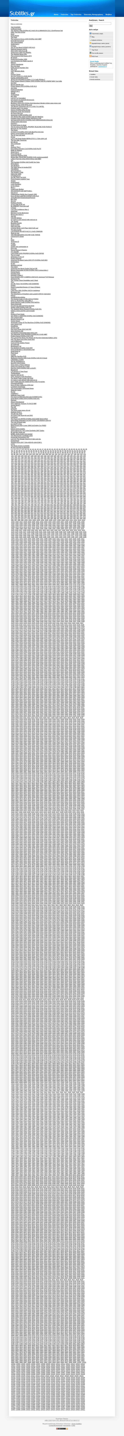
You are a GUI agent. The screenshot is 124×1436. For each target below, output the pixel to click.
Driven (13, 137)
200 (42, 461)
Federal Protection (17, 90)
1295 (33, 547)
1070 (17, 527)
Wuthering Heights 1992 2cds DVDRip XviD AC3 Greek (29, 358)
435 (58, 478)
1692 (38, 584)
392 (68, 474)
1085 (79, 527)
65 (82, 451)
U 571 (13, 444)
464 (78, 479)
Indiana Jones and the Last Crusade (23, 311)
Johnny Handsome (17, 64)
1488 (13, 566)
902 (81, 512)
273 (55, 466)
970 (78, 517)
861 (22, 510)
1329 (25, 550)
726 (32, 500)
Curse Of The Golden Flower (20, 343)
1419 (25, 559)
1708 (29, 586)
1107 (21, 530)
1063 (62, 525)
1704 (13, 586)
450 (32, 479)
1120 (71, 530)
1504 (79, 566)
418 (77, 476)
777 (48, 503)
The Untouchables (17, 42)
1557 (75, 571)
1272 (13, 545)
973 (12, 518)
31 (77, 449)
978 (28, 518)
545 (42, 486)
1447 (66, 560)
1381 (17, 555)
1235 (83, 540)
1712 (46, 586)
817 (28, 506)
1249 (66, 542)
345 (64, 471)
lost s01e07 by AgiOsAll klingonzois (22, 100)
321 (61, 469)
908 (25, 513)
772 (32, 503)
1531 (42, 569)
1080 (58, 527)
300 (68, 468)
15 (38, 449)
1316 (46, 549)
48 (41, 451)
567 (38, 488)
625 (77, 491)
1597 (17, 576)
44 (32, 451)
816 (25, 506)
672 (81, 495)
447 (22, 479)
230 (64, 463)
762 (74, 501)
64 (80, 451)
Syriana (13, 46)
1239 (25, 542)
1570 (54, 572)
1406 (46, 557)
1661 (58, 581)
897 (64, 512)
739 (74, 500)
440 (74, 478)
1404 (38, 557)
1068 (83, 525)
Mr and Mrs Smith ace (18, 432)
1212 (62, 539)
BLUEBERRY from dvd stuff (20, 206)
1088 (17, 528)
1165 (25, 535)
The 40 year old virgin (18, 135)
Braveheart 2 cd (16, 346)
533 (78, 484)
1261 (42, 544)
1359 (75, 552)
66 (84, 451)
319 (55, 469)
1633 (17, 579)
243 (32, 464)
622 (68, 491)
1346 (21, 552)
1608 (62, 576)
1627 (66, 577)
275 (61, 466)
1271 (83, 544)
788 (84, 503)
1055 (29, 525)
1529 (33, 569)
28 (69, 449)
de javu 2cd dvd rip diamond (20, 447)
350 (81, 471)
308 (19, 469)
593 (48, 490)
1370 (46, 554)
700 (22, 498)
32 (79, 449)
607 (19, 491)
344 (61, 471)
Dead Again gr (15, 351)
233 (74, 463)
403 (28, 476)
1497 (50, 566)
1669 (17, 582)
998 (19, 520)
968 (71, 517)
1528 (29, 569)
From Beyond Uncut (17, 41)
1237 (17, 542)
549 (55, 486)
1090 (25, 528)
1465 (66, 562)
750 (35, 501)
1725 (25, 587)
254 (68, 464)
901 (78, 512)
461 (68, 479)
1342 (79, 550)
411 (55, 476)
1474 (29, 564)
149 (25, 457)
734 (58, 500)
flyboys (13, 295)
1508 (21, 567)
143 (81, 456)
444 (12, 479)
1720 (79, 586)
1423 (42, 559)
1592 (71, 574)
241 (25, 464)
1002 (34, 520)
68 (15, 452)
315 (41, 469)
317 (48, 469)
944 (68, 515)
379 (25, 474)
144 (84, 456)
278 (71, 466)
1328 (21, 550)
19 (48, 449)
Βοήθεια (109, 14)
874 (64, 510)
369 (68, 473)
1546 (29, 571)
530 (68, 484)
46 (36, 451)
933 (32, 515)
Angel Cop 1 (15, 152)
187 (74, 459)
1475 (33, 564)
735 (61, 500)
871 (55, 510)
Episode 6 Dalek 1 (17, 275)
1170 (45, 535)
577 (71, 488)
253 (64, 464)
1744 (29, 589)
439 (71, 478)
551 (61, 486)
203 (51, 461)
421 (12, 478)
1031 (79, 522)
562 (22, 488)
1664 (71, 581)
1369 (42, 554)
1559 (83, 571)
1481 (58, 564)
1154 (57, 533)
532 (74, 484)
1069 (13, 527)
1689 (25, 584)
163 (71, 457)
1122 (79, 530)
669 (71, 495)
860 (19, 510)
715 (71, 498)
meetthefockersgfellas (18, 297)
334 (28, 471)
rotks (12, 73)
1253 (83, 542)
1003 (38, 520)
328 (84, 469)
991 (71, 518)
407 (42, 476)
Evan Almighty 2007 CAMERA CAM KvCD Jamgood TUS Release (32, 277)
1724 (21, 587)
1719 (75, 586)
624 (74, 491)
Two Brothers (15, 165)
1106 (17, 530)
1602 (38, 576)
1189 (45, 537)
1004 (42, 520)
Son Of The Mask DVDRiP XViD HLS (23, 47)
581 (84, 488)
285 (19, 468)
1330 (29, 550)
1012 (75, 520)
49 (44, 451)
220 (32, 463)
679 (28, 496)
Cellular (13, 208)
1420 (29, 559)
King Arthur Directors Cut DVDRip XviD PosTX (26, 149)
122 (12, 456)
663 (51, 495)
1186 (33, 537)
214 (12, 463)
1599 (25, 576)
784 (71, 503)
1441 (42, 560)
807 (71, 505)
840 (28, 508)
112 (56, 454)
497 (35, 483)
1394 (71, 555)
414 (64, 476)
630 (19, 493)
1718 (70, 586)
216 (19, 463)
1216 (79, 539)
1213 (66, 539)
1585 (42, 574)
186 (71, 459)
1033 (13, 523)
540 (25, 486)
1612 (79, 576)
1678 (54, 582)
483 (64, 481)
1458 (38, 562)
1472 (21, 564)
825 (55, 506)
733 (55, 500)
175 (35, 459)
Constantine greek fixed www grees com (24, 333)
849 (58, 508)
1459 (42, 562)
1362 (13, 554)
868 (45, 510)
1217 (82, 539)
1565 (33, 572)
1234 (79, 540)
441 (78, 478)
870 (51, 510)
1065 (71, 525)
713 (64, 498)
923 (74, 513)
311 (28, 469)
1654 (29, 581)
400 (19, 476)
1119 (67, 530)
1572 (62, 572)
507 (68, 483)
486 (74, 481)
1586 (46, 574)
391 (64, 474)
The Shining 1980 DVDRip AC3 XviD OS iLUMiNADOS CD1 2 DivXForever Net (37, 30)
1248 (62, 542)
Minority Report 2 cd (17, 319)
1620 (38, 577)
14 (36, 449)
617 (51, 491)
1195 (69, 537)
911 (35, 513)
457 (55, 479)
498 (38, 483)
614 (41, 491)
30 (74, 449)
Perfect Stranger (16, 258)
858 (12, 510)
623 (71, 491)
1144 (17, 533)
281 (81, 466)
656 (28, 495)
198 (35, 461)
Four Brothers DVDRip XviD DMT (22, 348)
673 (84, 495)
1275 (25, 545)
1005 (47, 520)
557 (81, 486)
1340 (71, 550)
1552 (54, 571)
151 (32, 457)
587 (28, 490)
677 (22, 496)
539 (22, 486)
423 (19, 478)
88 (63, 452)
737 (68, 500)
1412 (70, 557)
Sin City (13, 201)
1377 (75, 554)
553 (68, 486)
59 (68, 451)
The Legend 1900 (17, 317)
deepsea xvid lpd (16, 265)
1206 (38, 539)
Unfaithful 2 (14, 393)
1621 (42, 577)
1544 (21, 571)
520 (35, 484)
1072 (25, 527)
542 (32, 486)
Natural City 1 (15, 91)
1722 (13, 587)
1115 (52, 530)
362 (45, 473)
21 (52, 449)
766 (12, 503)
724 (25, 500)
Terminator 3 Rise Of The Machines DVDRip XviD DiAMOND (30, 322)
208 (68, 461)
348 (74, 471)
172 (25, 459)
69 (17, 452)
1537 (66, 569)
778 (51, 503)
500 (45, 483)
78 (39, 452)
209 (71, 461)
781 (61, 503)
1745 (33, 589)
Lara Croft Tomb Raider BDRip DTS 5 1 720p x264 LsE (29, 138)
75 (32, 452)
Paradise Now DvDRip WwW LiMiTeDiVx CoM (26, 118)
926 (84, 513)
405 (35, 476)
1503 (75, 566)
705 (38, 498)
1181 (13, 537)
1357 (66, 552)
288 (28, 468)
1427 (58, 559)
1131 (41, 532)
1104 (82, 528)
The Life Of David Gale (18, 422)
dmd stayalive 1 (16, 171)
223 (42, 463)
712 (61, 498)
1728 (38, 587)
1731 (50, 587)
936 (42, 515)
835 (12, 508)
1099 (62, 528)
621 (64, 491)
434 (55, 478)
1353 (50, 552)
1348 (29, 552)
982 (42, 518)
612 (35, 491)
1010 (67, 520)
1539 (75, 569)
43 (29, 451)
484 (68, 481)
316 (45, 469)
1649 (83, 579)
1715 (58, 586)
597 (61, 490)
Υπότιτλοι (64, 14)
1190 (49, 537)
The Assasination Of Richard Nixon (22, 388)
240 (22, 464)
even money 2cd (16, 324)
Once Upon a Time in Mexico (20, 365)
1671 (25, 582)
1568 (46, 572)
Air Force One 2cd (17, 113)
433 (51, 478)
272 (51, 466)
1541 (83, 569)
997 (15, 520)
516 (22, 484)
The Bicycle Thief (16, 414)
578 (74, 488)
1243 (42, 542)
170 (19, 459)
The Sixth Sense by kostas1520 (21, 167)
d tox (12, 312)
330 (15, 471)
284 (15, 468)
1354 (54, 552)
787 (81, 503)
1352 (46, 552)
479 (51, 481)
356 (25, 473)
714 (68, 498)
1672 (29, 582)
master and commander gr (19, 247)
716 (74, 498)
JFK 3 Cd (14, 69)
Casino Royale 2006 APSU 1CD (21, 105)
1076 (42, 527)
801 (51, 505)
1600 (29, 576)
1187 (37, 537)
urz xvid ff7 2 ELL (16, 424)
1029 (71, 522)
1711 (42, 586)
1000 (26, 520)
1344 (13, 552)
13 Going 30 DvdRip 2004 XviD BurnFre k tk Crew (27, 132)
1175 (65, 535)
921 (68, 513)
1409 (58, 557)
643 (61, 493)
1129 (33, 532)
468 (15, 481)
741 (81, 500)
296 (55, 468)
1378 (79, 554)
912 (38, 513)
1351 (42, 552)
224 (45, 463)
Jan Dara (14, 88)
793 (25, 505)
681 (35, 496)
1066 (75, 525)
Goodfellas (14, 326)
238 (15, 464)
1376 (71, 554)
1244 (46, 542)
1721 (82, 586)
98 (12, 454)
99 (15, 454)
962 (51, 517)
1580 (21, 574)
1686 (13, 584)
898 (68, 512)
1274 (21, 545)
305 (84, 468)
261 (15, 466)
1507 (17, 567)
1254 (13, 544)
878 (78, 510)
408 (45, 476)
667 (64, 495)
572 (55, 488)
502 (51, 483)
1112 (40, 530)
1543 (17, 571)
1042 (50, 523)
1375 (66, 554)
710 (55, 498)
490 (12, 483)
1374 (62, 554)
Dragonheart (15, 441)
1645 (66, 579)
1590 (62, 574)
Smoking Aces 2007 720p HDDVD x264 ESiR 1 (26, 442)
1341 (75, 550)
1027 (62, 522)
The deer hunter (16, 230)
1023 (46, 522)
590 (38, 490)
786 (78, 503)
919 (61, 513)
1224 (38, 540)
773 (35, 503)
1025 (54, 522)
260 (12, 466)
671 (78, 495)
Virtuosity (14, 409)
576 (68, 488)
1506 (13, 567)
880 (84, 510)
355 (22, 473)
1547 (33, 571)
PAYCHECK (15, 164)
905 (15, 513)
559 (12, 488)
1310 (21, 549)
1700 (71, 584)
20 (50, 449)
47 (39, 451)
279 (74, 466)
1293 (25, 547)
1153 (53, 533)
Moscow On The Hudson (19, 128)
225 (48, 463)
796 (35, 505)
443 (84, 478)
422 (15, 478)
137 (61, 456)
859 (15, 510)
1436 (21, 560)
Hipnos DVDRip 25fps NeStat (20, 110)
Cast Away (14, 417)
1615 (17, 577)
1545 (25, 571)
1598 (21, 576)
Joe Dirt (13, 216)
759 (64, 501)
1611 (75, 576)
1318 (54, 549)
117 (72, 454)
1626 (62, 577)
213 (84, 461)
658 (35, 495)
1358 (71, 552)
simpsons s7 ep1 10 (17, 257)
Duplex (13, 285)
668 (68, 495)
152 (35, 457)
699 (19, 498)
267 (35, 466)
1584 (38, 574)
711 (58, 498)
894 (55, 512)
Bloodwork (14, 370)
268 (38, 466)
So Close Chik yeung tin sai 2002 (22, 415)
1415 (82, 557)
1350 (38, 552)
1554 (62, 571)
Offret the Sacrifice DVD (18, 356)
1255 (17, 544)
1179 (81, 535)
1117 (60, 530)
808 (74, 505)
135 (55, 456)
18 (45, 449)
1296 (38, 547)
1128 (29, 532)
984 (48, 518)
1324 (79, 549)
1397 (83, 555)
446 (19, 479)
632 (25, 493)
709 (51, 498)
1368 (38, 554)
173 (28, 459)
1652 (21, 581)
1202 (21, 539)
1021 (38, 522)
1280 (46, 545)
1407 (50, 557)
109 (46, 454)
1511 (33, 567)
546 (45, 486)
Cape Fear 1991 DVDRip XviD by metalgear (25, 290)
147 (19, 457)
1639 (42, 579)
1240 (29, 542)
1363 (17, 554)
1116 (56, 530)
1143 (13, 533)
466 (84, 479)
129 (35, 456)
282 (84, 466)
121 (84, 454)
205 (58, 461)
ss (11, 238)
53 (53, 451)
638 (45, 493)
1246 (54, 542)
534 (81, 484)
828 (64, 506)
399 (15, 476)
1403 (33, 557)
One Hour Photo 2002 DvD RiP (21, 329)
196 (28, 461)
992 (74, 518)
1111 (36, 530)
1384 (29, 555)
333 (25, 471)
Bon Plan (14, 199)
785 (74, 503)
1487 (83, 564)
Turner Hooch (15, 321)
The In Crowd (15, 255)
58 (65, 451)
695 (81, 496)
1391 (58, 555)
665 (58, 495)
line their (13, 83)
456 (51, 479)
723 (22, 500)
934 (35, 515)
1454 (21, 562)
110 (50, 454)
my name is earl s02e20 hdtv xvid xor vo (24, 380)
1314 (37, 549)
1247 (58, 542)
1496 (46, 566)
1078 (50, 527)
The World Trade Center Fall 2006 (22, 378)
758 (61, 501)
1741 (17, 589)
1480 (54, 564)
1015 (13, 522)
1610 (71, 576)
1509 (25, 567)
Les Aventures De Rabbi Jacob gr (22, 61)
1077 (46, 527)
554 (71, 486)
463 (74, 479)
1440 (38, 560)
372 (78, 473)
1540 (79, 569)
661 (45, 495)
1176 (69, 535)
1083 (71, 527)
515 (19, 484)
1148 (33, 533)
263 (22, 466)
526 (55, 484)
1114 (48, 530)
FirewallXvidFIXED (17, 383)
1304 (71, 547)
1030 (75, 522)
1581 (25, 574)
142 (78, 456)
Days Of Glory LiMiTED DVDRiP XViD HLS (25, 196)
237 (12, 464)
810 (81, 505)
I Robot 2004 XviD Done (19, 122)
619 (58, 491)
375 (12, 474)
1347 (25, 552)
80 (44, 452)
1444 (54, 560)
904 (12, 513)
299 (64, 468)
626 (81, 491)
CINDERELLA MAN (17, 360)
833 (81, 506)
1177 (73, 535)
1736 (71, 587)
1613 (82, 576)
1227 (50, 540)
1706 (21, 586)
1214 (70, 539)
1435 (17, 560)
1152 (49, 533)
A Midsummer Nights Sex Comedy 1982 (24, 194)
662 (48, 495)
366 (58, 473)
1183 (21, 537)
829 (68, 506)
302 (74, 468)
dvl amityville (15, 344)
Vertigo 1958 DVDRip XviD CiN (21, 307)
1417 (17, 559)
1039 (38, 523)
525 (51, 484)
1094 (42, 528)
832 (78, 506)
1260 (38, 544)
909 (28, 513)
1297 (42, 547)
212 (81, 461)
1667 (83, 581)
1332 (38, 550)
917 (55, 513)
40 (22, 451)
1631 (83, 577)
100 (17, 454)
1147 (29, 533)
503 (55, 483)
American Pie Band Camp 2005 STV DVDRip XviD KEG (29, 260)
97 (84, 452)
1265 (58, 544)
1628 (71, 577)
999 (22, 520)
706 (42, 498)
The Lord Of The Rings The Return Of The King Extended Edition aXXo (34, 338)
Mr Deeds (14, 57)
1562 (21, 572)
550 (58, 486)
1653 (25, 581)
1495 (42, 566)
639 (48, 493)
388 (55, 474)
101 (20, 454)
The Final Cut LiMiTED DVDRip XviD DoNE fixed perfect (29, 419)
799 (45, 505)
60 (70, 451)
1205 (33, 539)
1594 (79, 574)
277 (68, 466)
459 (61, 479)
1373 (58, 554)
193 (19, 461)
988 (61, 518)
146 (15, 457)
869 (48, 510)
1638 (38, 579)
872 (58, 510)
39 (19, 451)
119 (78, 454)
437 (64, 478)
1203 (25, 539)
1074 (33, 527)
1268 (71, 544)
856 (81, 508)
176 (38, 459)
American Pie (15, 279)
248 (48, 464)
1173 (57, 535)
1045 (62, 523)
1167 (33, 535)
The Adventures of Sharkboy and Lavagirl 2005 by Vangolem (31, 294)
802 (55, 505)
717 (77, 498)
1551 (50, 571)
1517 (58, 567)
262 (19, 466)
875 (68, 510)
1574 (71, 572)
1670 (21, 582)
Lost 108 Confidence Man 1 (20, 209)
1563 (25, 572)
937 (45, 515)
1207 (42, 539)
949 (84, 515)
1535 (58, 569)
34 (84, 449)
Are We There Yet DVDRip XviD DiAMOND (25, 284)
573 (58, 488)
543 (35, 486)
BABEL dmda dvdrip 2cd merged (21, 434)
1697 (58, 584)
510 (78, 483)
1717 (66, 586)
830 (71, 506)
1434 (13, 560)
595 (55, 490)
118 (75, 454)
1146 (25, 533)
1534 (54, 569)
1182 (17, 537)
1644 (62, 579)
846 (48, 508)
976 (22, 518)
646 (71, 493)
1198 (81, 537)
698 (15, 498)
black (12, 34)
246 (42, 464)
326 (77, 469)
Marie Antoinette (16, 304)
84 (53, 452)
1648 (79, 579)
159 (58, 457)
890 (42, 512)
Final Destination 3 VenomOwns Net (23, 349)
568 (42, 488)
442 (81, 478)
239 (19, 464)
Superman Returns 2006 (19, 155)
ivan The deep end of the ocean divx (23, 339)
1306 (79, 547)
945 (71, 515)
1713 (50, 586)
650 (84, 493)
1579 (17, 574)
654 (22, 495)
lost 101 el (14, 193)
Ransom (13, 400)
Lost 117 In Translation (18, 98)
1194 (65, 537)
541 (28, 486)
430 (42, 478)
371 (74, 473)
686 (51, 496)
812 (12, 506)
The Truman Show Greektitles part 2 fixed (24, 280)
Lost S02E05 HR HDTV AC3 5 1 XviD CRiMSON (27, 231)
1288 (79, 545)
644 (64, 493)
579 (78, 488)
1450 (79, 560)
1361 (83, 552)
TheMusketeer (15, 373)
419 (81, 476)
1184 (25, 537)
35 (86, 449)
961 (48, 517)
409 (48, 476)
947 (78, 515)
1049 (79, 523)
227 (55, 463)
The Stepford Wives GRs (19, 54)
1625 (58, 577)
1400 (21, 557)
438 (68, 478)
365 (55, 473)
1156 (65, 533)
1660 (54, 581)
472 (28, 481)
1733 (58, 587)
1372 (54, 554)
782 (64, 503)
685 (48, 496)
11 (28, 449)
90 (68, 452)
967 (68, 517)
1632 (13, 579)
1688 (21, 584)
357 (28, 473)
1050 (83, 523)
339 (45, 471)
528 (61, 484)
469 (19, 481)
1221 (25, 540)
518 (28, 484)
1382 (21, 555)
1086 (83, 527)
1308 (13, 549)
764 (81, 501)
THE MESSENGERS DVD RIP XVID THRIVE (25, 235)
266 (32, 466)
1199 (84, 537)
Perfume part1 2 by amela (19, 108)
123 (15, 456)
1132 (45, 532)
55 (58, 451)
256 (74, 464)
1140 (77, 532)
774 (38, 503)
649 (81, 493)
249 (51, 464)
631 (22, 493)
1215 (75, 539)
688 (58, 496)
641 (55, 493)
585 (22, 490)
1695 (50, 584)
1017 (21, 522)
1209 (50, 539)
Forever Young (15, 74)
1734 (62, 587)
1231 (66, 540)
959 (42, 517)
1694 (46, 584)
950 (12, 517)
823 (48, 506)
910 (32, 513)
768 (19, 503)
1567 (42, 572)
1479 (50, 564)
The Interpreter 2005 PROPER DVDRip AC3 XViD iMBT (29, 334)
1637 (33, 579)
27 (67, 449)
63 (78, 451)
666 (61, 495)
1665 (75, 581)
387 (51, 474)
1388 (46, 555)
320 (58, 469)
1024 (50, 522)
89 (65, 452)
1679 (58, 582)
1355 (58, 552)
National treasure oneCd (19, 49)
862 (25, 510)
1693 (42, 584)
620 (61, 491)
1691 (33, 584)
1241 (33, 542)
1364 (21, 554)
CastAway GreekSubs (18, 387)
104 (30, 454)
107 (40, 454)
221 (35, 463)
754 (48, 501)
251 (58, 464)
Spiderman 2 (15, 44)
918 (58, 513)
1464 (62, 562)
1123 (83, 530)
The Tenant (14, 221)
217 (22, 463)
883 (19, 512)
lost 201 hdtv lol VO (17, 375)
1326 (13, 550)
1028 (66, 522)
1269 (75, 544)
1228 (54, 540)
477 (45, 481)
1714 (54, 586)
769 (22, 503)
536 (12, 486)
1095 (46, 528)
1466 (71, 562)
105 (33, 454)
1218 (13, 540)
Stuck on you (15, 233)
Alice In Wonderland (17, 402)
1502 (71, 566)
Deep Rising (15, 36)
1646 (71, 579)
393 (71, 474)
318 (51, 469)
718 (81, 498)
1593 (75, 574)
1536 (62, 569)
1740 (13, 589)
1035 (21, 523)
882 (15, 512)
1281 (50, 545)
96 (82, 452)
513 (12, 484)
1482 (62, 564)
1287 (75, 545)
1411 (66, 557)
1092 (33, 528)
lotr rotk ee (14, 142)
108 (43, 454)
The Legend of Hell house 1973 (21, 56)
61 (73, 451)
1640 (46, 579)
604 (84, 490)
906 (19, 513)
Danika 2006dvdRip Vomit (19, 78)
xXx (12, 160)
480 (55, 481)
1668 (13, 582)
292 (42, 468)
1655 (33, 581)
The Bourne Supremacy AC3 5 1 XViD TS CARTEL (27, 106)
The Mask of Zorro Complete (20, 446)
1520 (70, 567)
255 (71, 464)
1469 (83, 562)
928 (15, 515)
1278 (38, 545)
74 (29, 452)
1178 (77, 535)
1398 (13, 557)
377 (19, 474)
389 (58, 474)
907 (22, 513)
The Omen (14, 130)
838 (22, 508)
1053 (21, 525)
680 (32, 496)
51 (48, 451)
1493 (33, 566)
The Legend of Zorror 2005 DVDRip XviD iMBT (26, 39)
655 (25, 495)
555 (74, 486)
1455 (25, 562)
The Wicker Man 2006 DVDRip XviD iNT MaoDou (27, 117)
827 (61, 506)
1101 (70, 528)
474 (35, 481)
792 (22, 505)
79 (41, 452)
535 (84, 484)
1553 (58, 571)
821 (42, 506)
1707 (25, 586)
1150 (41, 533)
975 (19, 518)
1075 (38, 527)
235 (81, 463)
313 (35, 469)
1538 (71, 569)
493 (22, 483)
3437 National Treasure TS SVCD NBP (23, 403)
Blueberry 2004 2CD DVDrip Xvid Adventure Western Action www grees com (36, 103)
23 (57, 449)
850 (61, 508)
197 (32, 461)
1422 (38, 559)
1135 (57, 532)
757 (58, 501)
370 (71, 473)
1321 (66, 549)
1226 (46, 540)
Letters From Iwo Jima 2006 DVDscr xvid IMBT (26, 159)
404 (32, 476)
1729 (42, 587)
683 (42, 496)
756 (55, 501)
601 (74, 490)
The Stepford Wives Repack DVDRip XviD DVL (26, 309)
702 (28, 498)
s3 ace (13, 243)
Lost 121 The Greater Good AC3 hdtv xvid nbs (26, 439)
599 (68, 490)
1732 (54, 587)
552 (64, 486)
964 (58, 517)
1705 (17, 586)
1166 (29, 535)
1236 (13, 542)
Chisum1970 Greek (17, 236)
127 (28, 456)
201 (45, 461)
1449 (75, 560)
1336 (54, 550)
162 (68, 457)
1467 (75, 562)
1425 (50, 559)
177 (42, 459)
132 (45, 456)
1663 (66, 581)
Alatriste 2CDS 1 (16, 412)
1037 (29, 523)
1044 (58, 523)
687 (55, 496)
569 (45, 488)
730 (45, 500)
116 (68, 454)
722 (19, 500)
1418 (21, 559)
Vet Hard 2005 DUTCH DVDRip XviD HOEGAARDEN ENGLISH (32, 120)
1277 (33, 545)
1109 (29, 530)
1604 (46, 576)
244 (35, 464)
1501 (66, 566)
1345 (17, 552)
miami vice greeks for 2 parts (20, 366)
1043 (54, 523)
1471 (17, 564)
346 (68, 471)
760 (68, 501)
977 (25, 518)
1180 (84, 535)
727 (35, 500)
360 (38, 473)
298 (61, 468)
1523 (82, 567)
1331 (33, 550)
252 (61, 464)
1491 (25, 566)
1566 (38, 572)
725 (28, 500)
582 (12, 490)
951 (15, 517)
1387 (42, 555)
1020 (33, 522)
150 (28, 457)
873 (61, 510)
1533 (50, 569)
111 (53, 454)
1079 (54, 527)
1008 (59, 520)
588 (32, 490)
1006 (51, 520)
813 (15, 506)
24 (60, 449)
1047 (71, 523)
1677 (50, 582)
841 (32, 508)
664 (55, 495)
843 (38, 508)
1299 (50, 547)
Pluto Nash (14, 353)
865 (35, 510)
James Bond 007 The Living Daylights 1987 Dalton (27, 430)
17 (43, 449)
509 (74, 483)
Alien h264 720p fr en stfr (19, 51)
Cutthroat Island (16, 29)
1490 (21, 566)
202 (48, 461)
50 (46, 451)
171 (22, 459)
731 (48, 500)
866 (38, 510)
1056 (33, 525)
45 (34, 451)
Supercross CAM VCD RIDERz (21, 52)
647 (74, 493)
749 (32, 501)
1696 (54, 584)
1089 (21, 528)
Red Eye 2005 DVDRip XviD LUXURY (23, 368)
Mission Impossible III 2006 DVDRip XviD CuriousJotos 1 (29, 270)
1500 (62, 566)
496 (32, 483)
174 (32, 459)
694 (78, 496)
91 (70, 452)
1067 (79, 525)
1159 (77, 533)
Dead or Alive (15, 225)
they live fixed (15, 66)
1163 (17, 535)
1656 (38, 581)
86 (58, 452)
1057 (38, 525)
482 (61, 481)
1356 (62, 552)
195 (25, 461)
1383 (25, 555)
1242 (38, 542)
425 (25, 478)
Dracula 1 (14, 123)
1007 (55, 520)
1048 (75, 523)
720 (12, 500)
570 (48, 488)
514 (15, 484)
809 (78, 505)
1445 (58, 560)
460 (64, 479)
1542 (13, 571)
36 (12, 451)
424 (22, 478)
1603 (42, 576)
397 (84, 474)
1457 (33, 562)
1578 (13, 574)
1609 (66, 576)
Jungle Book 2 (15, 405)
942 (61, 515)
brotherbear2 (15, 182)
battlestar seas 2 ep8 (17, 395)
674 (12, 496)
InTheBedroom (16, 176)
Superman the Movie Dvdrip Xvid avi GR (24, 268)
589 (35, 490)
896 (61, 512)
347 (71, 471)
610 (28, 491)
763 (78, 501)
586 (25, 490)
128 (32, 456)
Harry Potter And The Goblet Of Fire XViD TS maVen (28, 382)
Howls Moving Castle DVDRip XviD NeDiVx (25, 302)
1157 (69, 533)
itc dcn (13, 263)
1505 (83, 566)
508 (71, 483)
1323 (75, 549)
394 (74, 474)
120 (81, 454)
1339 (66, 550)
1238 (21, 542)
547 (48, 486)
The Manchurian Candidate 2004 (22, 436)
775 (42, 503)
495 (28, 483)
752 (42, 501)
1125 (17, 532)
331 (19, 471)
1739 (83, 587)
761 (71, 501)
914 (45, 513)
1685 (83, 582)
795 (32, 505)
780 (58, 503)
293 (45, 468)
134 (51, 456)
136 (58, 456)
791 (19, 505)
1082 (66, 527)
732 (51, 500)
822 (45, 506)
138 (64, 456)
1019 (29, 522)
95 (80, 452)
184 (64, 459)
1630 (79, 577)
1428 (62, 559)
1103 (78, 528)
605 (12, 491)
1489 (17, 566)
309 (22, 469)
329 (12, 471)
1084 (75, 527)
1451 (83, 560)
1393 (66, 555)
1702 (79, 584)
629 (15, 493)
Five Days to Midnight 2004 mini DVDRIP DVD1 (26, 397)
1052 (17, 525)
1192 (57, 537)
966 (64, 517)
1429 (66, 559)
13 (33, 449)
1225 (42, 540)
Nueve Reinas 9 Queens (19, 250)
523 (45, 484)
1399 (17, 557)
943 (64, 515)
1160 (81, 533)
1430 (71, 559)
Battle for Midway (16, 150)
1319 (58, 549)
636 (38, 493)
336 (35, 471)
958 (38, 517)
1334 (46, 550)
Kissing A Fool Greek (17, 314)
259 (84, 464)
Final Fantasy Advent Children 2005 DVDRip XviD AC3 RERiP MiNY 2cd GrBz (36, 81)
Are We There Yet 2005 (18, 177)
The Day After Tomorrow (19, 140)
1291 (17, 547)
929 (19, 515)
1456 (29, 562)
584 (19, 490)
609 (25, 491)
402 (25, 476)
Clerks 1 (13, 289)
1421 (33, 559)
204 (55, 461)
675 (15, 496)
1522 (79, 567)
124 (19, 456)
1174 (61, 535)
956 (32, 517)
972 (84, 517)
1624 (54, 577)
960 (45, 517)
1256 (21, 544)
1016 (17, 522)
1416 (13, 559)
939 (51, 515)
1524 (13, 569)
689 (61, 496)
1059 (46, 525)
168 (12, 459)
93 (75, 452)
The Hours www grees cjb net (20, 410)
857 (84, 508)
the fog (13, 392)
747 (25, 501)
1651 (17, 581)
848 (55, 508)
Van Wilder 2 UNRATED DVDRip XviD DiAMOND (27, 316)
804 (61, 505)
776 (45, 503)
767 (15, 503)
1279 (42, 545)
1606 (54, 576)
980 (35, 518)
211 (78, 461)
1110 (33, 530)
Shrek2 (13, 181)
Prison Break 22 (16, 154)
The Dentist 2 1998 (17, 172)
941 (58, 515)
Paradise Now (15, 274)
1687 (17, 584)
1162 (13, 535)
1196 (73, 537)
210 (74, 461)
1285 (66, 545)
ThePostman (15, 95)
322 (64, 469)
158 (55, 457)
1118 (64, 530)
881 (12, 512)
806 (68, 505)
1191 (53, 537)
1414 (79, 557)
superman (14, 211)
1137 (65, 532)
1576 (79, 572)
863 (28, 510)
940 (55, 515)
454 (45, 479)
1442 (46, 560)
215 (15, 463)
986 (55, 518)
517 (25, 484)
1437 (25, 560)
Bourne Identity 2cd (17, 84)
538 (19, 486)
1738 (79, 587)
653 (19, 495)
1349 (33, 552)
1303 (66, 547)
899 (71, 512)
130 (38, 456)
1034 (17, 523)
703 (32, 498)
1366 (29, 554)
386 (48, 474)
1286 (71, 545)
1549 (42, 571)
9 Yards (13, 355)
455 (48, 479)
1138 (69, 532)
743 (12, 501)
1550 (46, 571)
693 (74, 496)
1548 (38, 571)
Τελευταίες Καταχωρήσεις (93, 14)
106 (37, 454)
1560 (13, 572)
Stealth (13, 93)
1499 (58, 566)
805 (64, 505)
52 (51, 451)
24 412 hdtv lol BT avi (18, 204)
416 (71, 476)
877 (74, 510)
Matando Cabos (16, 390)
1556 (71, 571)
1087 (13, 528)
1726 (29, 587)
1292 (21, 547)
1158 (73, 533)
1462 (54, 562)
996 (12, 520)
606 (15, 491)
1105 (13, 530)
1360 (79, 552)
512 (84, 483)
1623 (50, 577)
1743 (25, 589)
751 (38, 501)
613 (38, 491)
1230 (62, 540)
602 (78, 490)
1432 (79, 559)
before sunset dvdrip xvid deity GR (22, 133)
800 (48, 505)
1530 (38, 569)
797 (38, 505)
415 (68, 476)
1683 (75, 582)
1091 (29, 528)
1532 (46, 569)
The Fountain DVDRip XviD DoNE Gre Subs (25, 162)
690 (64, 496)
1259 (33, 544)
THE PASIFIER (15, 27)
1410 (62, 557)
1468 (79, 562)
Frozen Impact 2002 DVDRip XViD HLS (24, 86)
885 (25, 512)
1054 (25, 525)
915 (48, 513)
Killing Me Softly (16, 174)
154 (42, 457)
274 (58, 466)
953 (22, 517)
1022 (42, 522)
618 (55, 491)
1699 (66, 584)
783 (68, 503)
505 (61, 483)
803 (58, 505)
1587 (50, 574)
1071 (21, 527)
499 (42, 483)
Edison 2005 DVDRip (18, 429)
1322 (70, 549)
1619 (33, 577)
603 (81, 490)
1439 (33, 560)
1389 (50, 555)
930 (22, 515)
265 (28, 466)
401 (22, 476)
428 (35, 478)
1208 (46, 539)
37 (15, 451)
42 (27, 451)
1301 (58, 547)
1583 (33, 574)
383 (38, 474)
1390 (54, 555)
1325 (82, 549)
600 (71, 490)
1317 (50, 549)
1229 (58, 540)
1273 (17, 545)
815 (22, 506)
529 (64, 484)
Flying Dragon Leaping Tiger (20, 179)
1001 (30, 520)
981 (38, 518)
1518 (62, 567)
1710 (38, 586)
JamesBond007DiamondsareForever (23, 198)
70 (19, 452)
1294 (29, 547)
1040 (42, 523)
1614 (13, 577)
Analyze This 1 (15, 147)
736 (64, 500)
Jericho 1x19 (15, 328)
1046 (66, 523)
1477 (42, 564)
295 (51, 468)
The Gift (13, 407)
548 (51, 486)
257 (78, 464)
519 (32, 484)
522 (42, 484)
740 (78, 500)
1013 (79, 520)
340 (48, 471)
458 (58, 479)
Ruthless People (16, 203)
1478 (46, 564)
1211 (58, 539)
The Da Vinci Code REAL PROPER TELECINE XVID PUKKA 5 (31, 127)
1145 (21, 533)
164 (74, 457)
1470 (13, 564)
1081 (62, 527)
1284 (62, 545)
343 (58, 471)
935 (38, 515)
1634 (21, 579)
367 (61, 473)
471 (25, 481)
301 (71, 468)
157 (51, 457)
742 (84, 500)
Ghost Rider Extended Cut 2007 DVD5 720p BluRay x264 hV (31, 420)
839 (25, 508)
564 (28, 488)
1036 (25, 523)
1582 (29, 574)
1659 (50, 581)
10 (26, 449)
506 (64, 483)
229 (61, 463)
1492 (29, 566)
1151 (45, 533)
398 (12, 476)
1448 (71, 560)
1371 (50, 554)
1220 (21, 540)
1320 (62, 549)
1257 (25, 544)
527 (58, 484)
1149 (37, 533)
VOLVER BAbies (16, 218)
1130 (37, 532)
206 (61, 461)
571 (51, 488)
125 (22, 456)
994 (81, 518)
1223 (33, 540)
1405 (42, 557)
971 (81, 517)
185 (68, 459)
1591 (66, 574)
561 (19, 488)
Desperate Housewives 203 (20, 437)
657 (32, 495)
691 (68, 496)
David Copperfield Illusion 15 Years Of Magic (25, 287)
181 (55, 459)
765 (84, 501)
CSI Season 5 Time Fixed (19, 371)
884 (22, 512)
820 (38, 506)
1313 (33, 549)
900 (74, 512)
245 (38, 464)
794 (28, 505)
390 (61, 474)
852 (68, 508)
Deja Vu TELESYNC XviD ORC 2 (22, 301)
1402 (29, 557)
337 (38, 471)
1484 (71, 564)
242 (28, 464)
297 (58, 468)
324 (71, 469)
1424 (46, 559)
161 (64, 457)
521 (38, 484)
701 (25, 498)
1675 (42, 582)
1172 (53, 535)
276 (64, 466)
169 (15, 459)
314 (38, 469)
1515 (50, 567)
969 (74, 517)
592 (45, 490)
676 (19, 496)
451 (35, 479)
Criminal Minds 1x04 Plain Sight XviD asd (24, 228)
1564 (29, 572)
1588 (54, 574)
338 (42, 471)
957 (35, 517)
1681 (66, 582)
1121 (75, 530)
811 (84, 505)
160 (61, 457)
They (12, 282)
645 (68, 493)
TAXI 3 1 (13, 427)
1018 (25, 522)
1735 (66, 587)
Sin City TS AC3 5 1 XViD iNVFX (21, 76)
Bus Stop (14, 96)
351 (84, 471)
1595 (83, 574)
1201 (17, 539)
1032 (83, 522)
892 (48, 512)
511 (81, 483)
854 (74, 508)
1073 (29, 527)
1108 (25, 530)
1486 (79, 564)
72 (24, 452)
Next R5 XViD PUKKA (18, 363)
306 (12, 469)
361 (42, 473)
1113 (44, 530)
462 (71, 479)
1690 (29, 584)
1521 (75, 567)
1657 (42, 581)
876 (71, 510)
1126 (21, 532)
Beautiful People (16, 223)
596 (58, 490)
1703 (83, 584)
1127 (25, 532)
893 (51, 512)
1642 (54, 579)
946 (74, 515)
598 (64, 490)
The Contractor (16, 144)
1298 (46, 547)
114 (62, 454)
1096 (50, 528)
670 (74, 495)
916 (51, 513)
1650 (13, 581)
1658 (46, 581)
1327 (17, 550)
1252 (79, 542)
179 (48, 459)
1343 (83, 550)
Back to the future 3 (17, 214)
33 (82, 449)
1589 (58, 574)
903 (84, 512)
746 (22, 501)
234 (78, 463)
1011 (71, 520)
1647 (75, 579)
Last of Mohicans (16, 341)
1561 (17, 572)
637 (42, 493)
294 (48, 468)
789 (12, 505)
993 (78, 518)
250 (55, 464)
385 (45, 474)
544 (38, 486)
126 (25, 456)
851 (64, 508)
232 (71, 463)
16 (40, 449)
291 (38, 468)
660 (42, 495)
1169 (41, 535)
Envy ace (14, 248)
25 (62, 449)
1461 (50, 562)
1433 (83, 559)
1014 (83, 520)
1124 (13, 532)
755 (51, 501)
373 (81, 473)
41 (24, 451)
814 (19, 506)
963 (55, 517)
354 (19, 473)
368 (64, 473)
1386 (38, 555)
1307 (83, 547)
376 (15, 474)
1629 (75, 577)
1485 (75, 564)
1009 (63, 520)
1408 (54, 557)
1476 (38, 564)
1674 (38, 582)
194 (22, 461)
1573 (66, 572)
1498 (54, 566)
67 (12, 452)
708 (48, 498)
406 (38, 476)
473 (32, 481)
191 (12, 461)
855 (78, 508)
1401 (25, 557)
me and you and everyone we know (22, 306)
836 (15, 508)
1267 (66, 544)
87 (61, 452)
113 (59, 454)
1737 (75, 587)
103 (27, 454)
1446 (62, 560)
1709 (33, 586)
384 (42, 474)
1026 (58, 522)
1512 (37, 567)
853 (71, 508)
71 (22, 452)
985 (51, 518)
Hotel (12, 240)
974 (15, 518)
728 (38, 500)
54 (56, 451)
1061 (54, 525)
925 (81, 513)
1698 (62, 584)
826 (58, 506)
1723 (17, 587)
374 (84, 473)
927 (12, 515)
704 (35, 498)
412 (58, 476)
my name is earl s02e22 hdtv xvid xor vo (24, 220)
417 (74, 476)
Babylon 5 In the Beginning (20, 213)
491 (15, 483)
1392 (62, 555)
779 (55, 503)
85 (56, 452)
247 (45, 464)
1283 (58, 545)
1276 (29, 545)
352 (12, 473)
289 (32, 468)
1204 (29, 539)
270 (45, 466)
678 (25, 496)
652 (15, 495)
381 (32, 474)
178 (45, 459)
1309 (17, 549)
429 (38, 478)
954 (25, 517)
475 (38, 481)
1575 (75, 572)
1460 (46, 562)
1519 (66, 567)
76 (34, 452)
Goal (12, 145)
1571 (58, 572)
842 (35, 508)
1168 (37, 535)
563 (25, 488)
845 (45, 508)
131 (42, 456)
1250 (71, 542)
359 (35, 473)
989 (64, 518)
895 (58, 512)
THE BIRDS (15, 169)
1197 (77, 537)
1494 (38, 566)
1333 (42, 550)
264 (25, 466)
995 (84, 518)
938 (48, 515)
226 (51, 463)
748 (28, 501)
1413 (75, 557)
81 (46, 452)
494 (25, 483)
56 (61, 451)
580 (81, 488)
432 (48, 478)
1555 (66, 571)
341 (51, 471)
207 (64, 461)
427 (32, 478)
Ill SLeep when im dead (18, 125)
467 (12, 481)
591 (42, 490)
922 (71, 513)
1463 (58, 562)
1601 (33, 576)
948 (81, 515)
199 (38, 461)
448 (25, 479)
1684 (79, 582)
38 (17, 451)
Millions (13, 63)
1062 (58, 525)
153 (38, 457)
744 (15, 501)
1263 (50, 544)
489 (84, 481)
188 (78, 459)
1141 (81, 532)
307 (15, 469)
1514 (46, 567)
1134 (53, 532)
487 (78, 481)
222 (38, 463)
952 (19, 517)
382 (35, 474)
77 (36, 452)
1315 (42, 549)
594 (51, 490)
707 (45, 498)
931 (25, 515)
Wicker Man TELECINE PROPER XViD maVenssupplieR (29, 157)
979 (32, 518)
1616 (21, 577)
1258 (29, 544)
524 (48, 484)
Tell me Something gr (18, 361)
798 (42, 505)
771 (28, 503)
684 (45, 496)
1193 (61, 537)
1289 (83, 545)
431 (45, 478)
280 (78, 466)
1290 (13, 547)
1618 (29, 577)
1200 (13, 539)
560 (15, 488)
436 (61, 478)
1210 (54, 539)
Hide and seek (15, 226)
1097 (54, 528)
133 (48, 456)
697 (12, 498)
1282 (54, 545)
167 (84, 457)
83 (51, 452)
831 (74, 506)
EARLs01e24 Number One (19, 68)
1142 (84, 532)
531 (71, 484)
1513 (42, 567)
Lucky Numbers (16, 184)
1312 (29, 549)
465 (81, 479)
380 (28, 474)
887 (32, 512)
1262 (46, 544)
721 (15, 500)
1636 (29, 579)
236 (84, 463)
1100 (66, 528)
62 (75, 451)
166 (81, 457)
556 (78, 486)
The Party (14, 37)
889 (38, 512)
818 (32, 506)
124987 (13, 245)
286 (22, 468)
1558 (79, 571)
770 (25, 503)
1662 (62, 581)
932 (28, 515)
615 (45, 491)
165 (78, 457)
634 (32, 493)
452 (38, 479)
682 (38, 496)
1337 (58, 550)
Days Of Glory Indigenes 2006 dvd (22, 385)
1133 (49, 532)
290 (35, 468)
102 (24, 454)
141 (74, 456)
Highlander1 (15, 262)
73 (27, 452)
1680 (62, 582)
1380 (13, 555)
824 (51, 506)
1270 (79, 544)
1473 (25, 564)
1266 (62, 544)
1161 (84, 533)
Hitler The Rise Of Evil (18, 32)
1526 (21, 569)
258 (81, 464)
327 (81, 469)
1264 (54, 544)
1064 (66, 525)
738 (71, 500)
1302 (62, 547)
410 (51, 476)
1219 (17, 540)
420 (84, 476)
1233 (75, 540)
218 (25, 463)
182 (58, 459)
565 (32, 488)
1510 (29, 567)
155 (45, 457)
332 (22, 471)
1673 (33, 582)
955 (28, 517)
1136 (61, 532)
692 (71, 496)
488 (81, 481)
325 (74, 469)
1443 (50, 560)
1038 (33, 523)
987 (58, 518)
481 (58, 481)
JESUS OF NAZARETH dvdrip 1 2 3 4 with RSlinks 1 (28, 79)
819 (35, 506)
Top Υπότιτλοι (76, 14)
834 (84, 506)
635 (35, 493)
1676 (46, 582)
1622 (46, 577)
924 (77, 513)
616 (48, 491)
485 (71, 481)
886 (28, 512)
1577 (83, 572)
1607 (58, 576)
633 (28, 493)
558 (84, 486)
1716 (62, 586)
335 (32, 471)
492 (19, 483)
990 (68, 518)
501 (48, 483)
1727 (33, 587)
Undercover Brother (17, 189)
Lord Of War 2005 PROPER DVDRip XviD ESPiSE (27, 253)
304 (81, 468)
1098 (58, 528)
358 (32, 473)
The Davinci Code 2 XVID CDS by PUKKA (24, 299)
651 (12, 495)
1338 (62, 550)
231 (68, 463)
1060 (50, 525)
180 (51, 459)
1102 (74, 528)
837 (19, 508)
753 (45, 501)
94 (78, 452)
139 (68, 456)
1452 (13, 562)
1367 (33, 554)
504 (58, 483)
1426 (54, 559)
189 (81, 459)
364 (51, 473)
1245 (50, 542)
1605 (50, 576)
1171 (49, 535)
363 (48, 473)
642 (58, 493)
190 (84, 459)
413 (61, 476)
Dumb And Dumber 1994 (19, 59)
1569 (50, 572)
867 (42, 510)
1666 (79, 581)
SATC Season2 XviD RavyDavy (21, 376)
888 (35, 512)
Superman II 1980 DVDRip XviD (21, 115)
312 (32, 469)
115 (65, 454)
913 (41, 513)
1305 (75, 547)
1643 (58, 579)
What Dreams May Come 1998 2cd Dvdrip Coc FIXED (28, 425)
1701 (75, 584)
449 (28, 479)
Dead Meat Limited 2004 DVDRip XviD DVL (25, 398)
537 (15, 486)
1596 (13, 576)
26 (65, 449)
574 (61, 488)
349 (78, 471)
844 (42, 508)
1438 (29, 560)
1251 (75, 542)
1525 (17, 569)
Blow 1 (13, 187)
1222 (29, 540)
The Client (14, 267)
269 (42, 466)
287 (25, 468)
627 (84, 491)
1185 (29, 537)
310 (25, 469)
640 (51, 493)
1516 (54, 567)
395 (78, 474)
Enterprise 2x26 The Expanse (20, 111)
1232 (71, 540)
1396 (79, 555)
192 (15, 461)
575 (64, 488)
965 (61, 517)
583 (15, 490)
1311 (25, 549)
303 (78, 468)
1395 (75, 555)
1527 (25, 569)
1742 (21, 589)
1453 (17, 562)
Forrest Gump (15, 272)
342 (55, 471)
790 (15, 505)
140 (71, 456)
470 (22, 481)
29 (72, 449)
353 (15, 473)
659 (38, 495)
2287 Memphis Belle (17, 71)
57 (63, 451)
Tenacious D (15, 241)
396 (81, 474)
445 (15, 479)
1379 (83, 554)
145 (12, 457)
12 (31, 449)
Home (56, 14)
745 (19, 501)
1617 (25, 577)
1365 (25, 554)
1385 (33, 555)
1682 (71, 582)
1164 (21, 535)
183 (61, 459)
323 (68, 469)
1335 (50, 550)
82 (48, 452)
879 (81, 510)
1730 (46, 587)
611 (32, 491)
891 (45, 512)
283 (12, 468)
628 (12, 493)
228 (58, 463)
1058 (42, 525)
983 (45, 518)
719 (84, 498)
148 (22, 457)
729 (42, 500)
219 (28, 463)
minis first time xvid (17, 331)
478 (48, 481)
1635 (25, 579)
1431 (75, 559)
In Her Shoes (15, 186)
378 (22, 474)
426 (28, 478)
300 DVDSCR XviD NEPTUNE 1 (21, 191)
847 (51, 508)
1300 (54, 547)
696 (84, 496)
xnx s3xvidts (15, 252)
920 (64, 513)
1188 (41, 537)
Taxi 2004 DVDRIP (17, 101)
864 (32, 510)
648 (78, 493)
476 (42, 481)
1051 (13, 525)
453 (42, 479)
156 (48, 457)
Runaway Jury (15, 292)
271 (48, 466)
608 (22, 491)
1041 (46, 523)
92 (73, 452)
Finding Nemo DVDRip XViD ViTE (22, 336)
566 (35, 488)
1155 (61, 533)
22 (55, 449)
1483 (66, 564)
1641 (50, 579)
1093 (38, 528)
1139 (73, 532)
